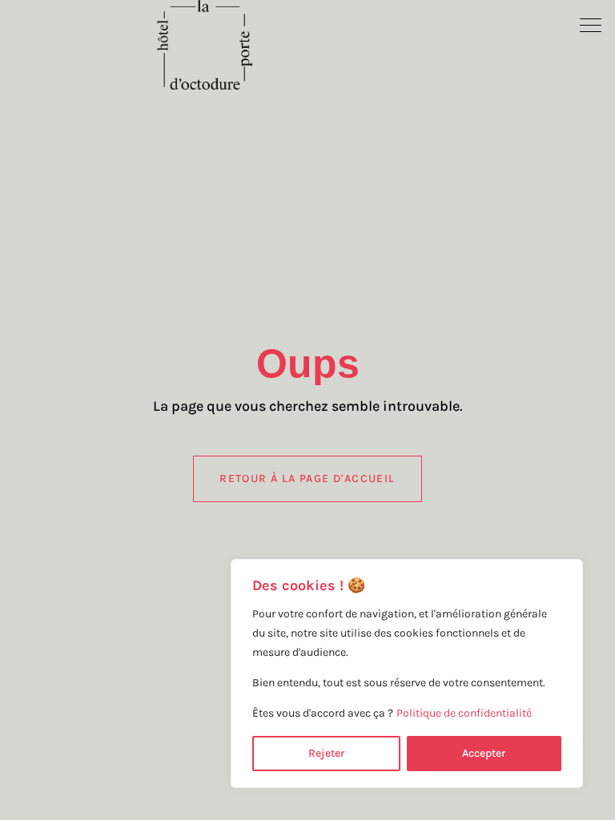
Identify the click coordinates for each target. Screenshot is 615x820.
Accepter (483, 753)
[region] (407, 673)
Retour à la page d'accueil (307, 478)
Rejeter (326, 753)
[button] (591, 24)
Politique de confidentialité (464, 713)
